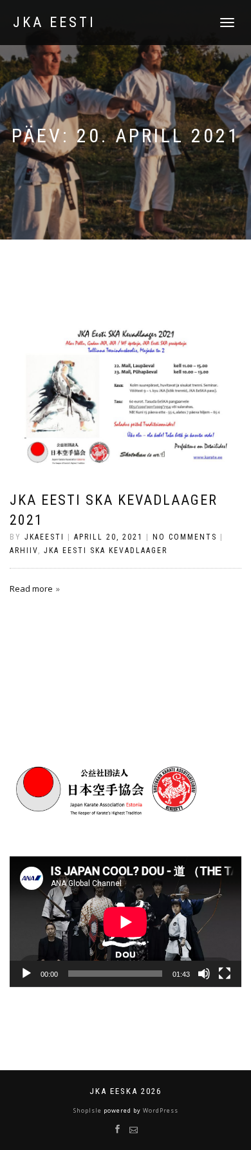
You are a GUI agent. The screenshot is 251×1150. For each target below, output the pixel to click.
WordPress (159, 1110)
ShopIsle (88, 1110)
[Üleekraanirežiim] (224, 973)
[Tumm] (204, 973)
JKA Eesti (54, 22)
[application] (125, 921)
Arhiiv (24, 550)
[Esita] (26, 973)
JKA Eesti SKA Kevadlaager (105, 550)
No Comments (185, 537)
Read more (31, 588)
